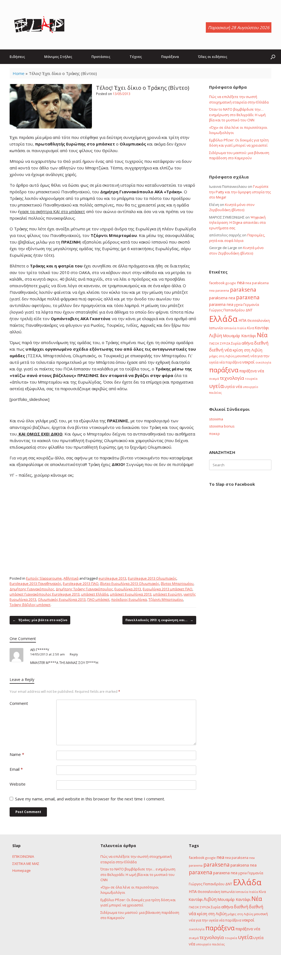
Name (17, 754)
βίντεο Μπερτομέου (177, 583)
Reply (74, 654)
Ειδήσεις (17, 56)
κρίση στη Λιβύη (247, 350)
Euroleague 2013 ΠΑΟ (81, 583)
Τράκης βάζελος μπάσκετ (30, 604)
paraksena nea (222, 297)
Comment (19, 703)
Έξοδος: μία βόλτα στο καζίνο (40, 620)
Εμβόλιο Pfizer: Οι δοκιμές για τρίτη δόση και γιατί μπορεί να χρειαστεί (239, 143)
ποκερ (214, 433)
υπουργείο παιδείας (210, 944)
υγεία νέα (233, 386)
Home (18, 73)
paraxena (248, 297)
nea (241, 283)
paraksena (243, 289)
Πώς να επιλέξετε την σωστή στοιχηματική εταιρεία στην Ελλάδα (239, 99)
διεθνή (261, 343)
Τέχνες (136, 56)
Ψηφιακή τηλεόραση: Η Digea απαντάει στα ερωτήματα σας (237, 222)
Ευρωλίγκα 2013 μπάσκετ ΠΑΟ (167, 589)
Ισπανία (230, 328)
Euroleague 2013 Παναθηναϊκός (35, 583)
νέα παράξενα (230, 362)
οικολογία (263, 362)
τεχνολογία (232, 378)
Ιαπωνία (216, 327)
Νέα (262, 335)
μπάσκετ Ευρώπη (167, 594)
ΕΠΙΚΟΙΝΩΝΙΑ (23, 856)
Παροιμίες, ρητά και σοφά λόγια (237, 238)
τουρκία (251, 378)
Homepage (21, 870)
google (231, 283)
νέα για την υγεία (203, 920)
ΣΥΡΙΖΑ (225, 343)
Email (16, 769)
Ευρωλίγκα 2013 (127, 589)
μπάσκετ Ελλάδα (94, 594)
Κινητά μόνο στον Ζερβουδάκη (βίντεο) (231, 207)
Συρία (236, 343)
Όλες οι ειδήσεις (212, 56)
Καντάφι (262, 327)
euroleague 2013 (112, 578)
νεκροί (248, 362)
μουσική (242, 355)
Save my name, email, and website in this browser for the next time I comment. (90, 799)
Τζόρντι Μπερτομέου (165, 599)
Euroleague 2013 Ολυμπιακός (152, 578)
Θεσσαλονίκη (258, 320)
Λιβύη (215, 335)
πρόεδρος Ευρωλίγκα (129, 599)
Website (18, 784)
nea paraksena (257, 283)
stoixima (216, 419)
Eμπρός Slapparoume (44, 578)
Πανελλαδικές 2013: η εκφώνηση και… (159, 620)
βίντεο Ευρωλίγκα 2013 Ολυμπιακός (129, 583)
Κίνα (250, 328)
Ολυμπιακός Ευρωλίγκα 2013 (62, 599)
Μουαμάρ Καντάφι (239, 335)
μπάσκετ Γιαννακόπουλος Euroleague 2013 (45, 594)
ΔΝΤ (249, 310)
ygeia (238, 304)
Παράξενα (170, 56)
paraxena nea (221, 304)
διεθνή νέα (220, 350)
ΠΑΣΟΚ (214, 343)
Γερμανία (251, 304)
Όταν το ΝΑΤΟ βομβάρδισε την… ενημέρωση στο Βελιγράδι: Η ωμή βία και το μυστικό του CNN (237, 114)
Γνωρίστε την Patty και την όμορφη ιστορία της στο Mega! (240, 192)
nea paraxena (219, 290)
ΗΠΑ (242, 320)
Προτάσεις (100, 56)
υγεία (216, 386)
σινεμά (214, 378)
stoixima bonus (222, 426)
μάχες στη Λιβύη (222, 356)
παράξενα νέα (251, 370)
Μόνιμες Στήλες (58, 56)
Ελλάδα (223, 318)
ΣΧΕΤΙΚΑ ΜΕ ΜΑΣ (25, 863)
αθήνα (247, 343)
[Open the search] (273, 56)
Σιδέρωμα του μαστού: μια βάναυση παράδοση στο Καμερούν (239, 155)
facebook (217, 282)
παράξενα (223, 369)
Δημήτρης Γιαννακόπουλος (32, 589)
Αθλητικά (70, 578)
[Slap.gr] (39, 24)
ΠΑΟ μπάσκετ (98, 599)
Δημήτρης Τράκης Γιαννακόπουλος (84, 589)
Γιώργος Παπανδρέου (227, 310)
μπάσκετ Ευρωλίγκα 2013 (130, 594)
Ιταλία (241, 328)
